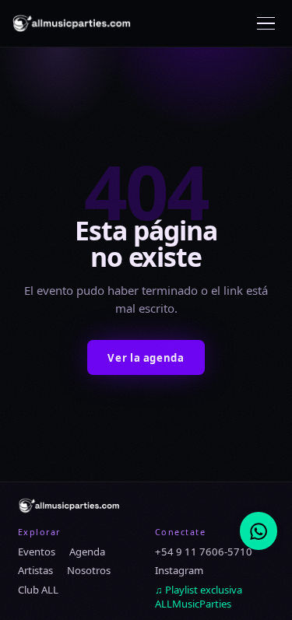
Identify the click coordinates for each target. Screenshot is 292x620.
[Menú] (266, 23)
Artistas (35, 570)
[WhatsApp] (259, 531)
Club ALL (38, 590)
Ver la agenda (146, 358)
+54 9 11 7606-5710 (203, 552)
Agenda (87, 552)
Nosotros (89, 570)
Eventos (36, 552)
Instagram (179, 570)
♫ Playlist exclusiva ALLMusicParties (198, 597)
